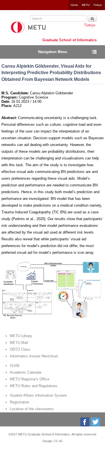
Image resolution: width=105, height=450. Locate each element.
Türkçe (97, 4)
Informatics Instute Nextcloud (34, 356)
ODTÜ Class (20, 349)
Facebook (85, 421)
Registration (19, 402)
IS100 (14, 366)
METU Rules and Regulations (34, 386)
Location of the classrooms (32, 409)
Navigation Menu (52, 52)
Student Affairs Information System (38, 395)
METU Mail (19, 343)
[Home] (28, 27)
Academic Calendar (25, 372)
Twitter (96, 421)
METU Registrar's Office (29, 379)
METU (86, 4)
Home (74, 4)
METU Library (21, 336)
